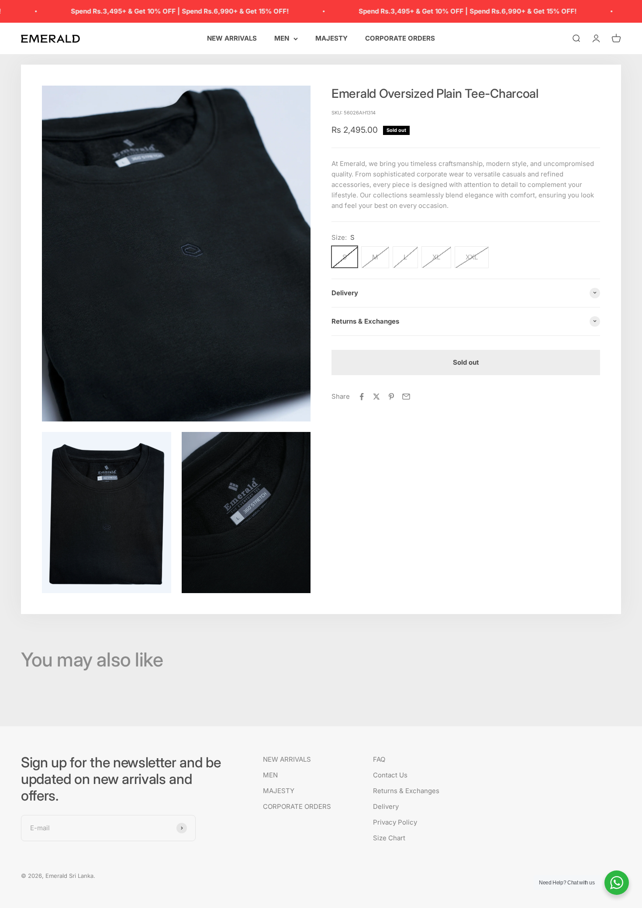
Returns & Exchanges (406, 791)
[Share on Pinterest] (391, 396)
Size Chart (389, 838)
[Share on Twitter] (376, 396)
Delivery (386, 806)
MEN (281, 38)
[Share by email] (406, 396)
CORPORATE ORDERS (400, 38)
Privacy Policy (395, 822)
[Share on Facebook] (361, 396)
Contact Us (390, 775)
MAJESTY (331, 38)
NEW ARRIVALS (232, 38)
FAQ (379, 759)
